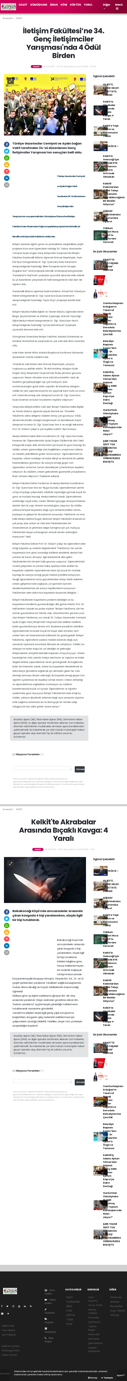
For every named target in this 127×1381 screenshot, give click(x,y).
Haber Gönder (9, 1355)
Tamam (108, 1377)
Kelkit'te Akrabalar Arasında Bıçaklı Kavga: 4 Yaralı (109, 110)
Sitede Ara (116, 1297)
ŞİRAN (54, 5)
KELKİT (23, 5)
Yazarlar (50, 1312)
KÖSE (64, 5)
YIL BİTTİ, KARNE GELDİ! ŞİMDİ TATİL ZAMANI (111, 90)
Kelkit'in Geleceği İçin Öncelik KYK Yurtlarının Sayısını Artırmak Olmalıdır (111, 166)
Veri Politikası (9, 1334)
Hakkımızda (8, 1325)
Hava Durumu (93, 1299)
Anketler (114, 1301)
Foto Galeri (50, 1292)
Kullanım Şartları (11, 1346)
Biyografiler (116, 1306)
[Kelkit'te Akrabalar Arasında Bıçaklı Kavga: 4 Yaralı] (45, 879)
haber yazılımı (7, 1377)
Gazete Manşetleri (94, 1349)
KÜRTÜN (75, 5)
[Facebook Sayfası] (3, 1306)
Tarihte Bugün (92, 1328)
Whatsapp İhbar (11, 1350)
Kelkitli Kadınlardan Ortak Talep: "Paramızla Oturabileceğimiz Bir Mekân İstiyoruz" (114, 194)
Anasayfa (8, 18)
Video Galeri (50, 1301)
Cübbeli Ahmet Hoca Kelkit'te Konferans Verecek (110, 235)
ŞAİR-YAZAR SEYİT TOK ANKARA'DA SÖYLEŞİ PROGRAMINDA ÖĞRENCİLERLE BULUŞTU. (112, 451)
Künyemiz (50, 1332)
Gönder (80, 769)
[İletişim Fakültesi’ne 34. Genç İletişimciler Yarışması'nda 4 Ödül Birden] (45, 104)
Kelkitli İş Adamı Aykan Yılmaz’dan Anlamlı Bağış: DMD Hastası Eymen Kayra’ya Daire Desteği (111, 387)
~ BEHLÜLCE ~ (110, 146)
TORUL (88, 5)
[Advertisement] (49, 164)
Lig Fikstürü (94, 1322)
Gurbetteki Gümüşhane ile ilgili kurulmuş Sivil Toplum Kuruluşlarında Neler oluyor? (112, 422)
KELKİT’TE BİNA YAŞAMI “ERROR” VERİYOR (110, 265)
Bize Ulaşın (49, 1339)
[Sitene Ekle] (9, 1313)
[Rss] (32, 1306)
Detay (93, 1377)
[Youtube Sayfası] (20, 1306)
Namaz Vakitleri (92, 1311)
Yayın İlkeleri (8, 1330)
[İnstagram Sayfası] (14, 1306)
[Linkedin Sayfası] (26, 1306)
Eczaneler (93, 1317)
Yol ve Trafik (95, 1305)
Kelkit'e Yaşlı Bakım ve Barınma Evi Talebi (111, 131)
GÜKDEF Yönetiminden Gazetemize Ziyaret (112, 216)
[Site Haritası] (3, 1313)
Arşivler (49, 1322)
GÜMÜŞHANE (38, 5)
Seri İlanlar (94, 1338)
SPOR (69, 1324)
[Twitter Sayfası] (8, 1306)
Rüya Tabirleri (117, 1310)
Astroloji (114, 1315)
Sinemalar (94, 1334)
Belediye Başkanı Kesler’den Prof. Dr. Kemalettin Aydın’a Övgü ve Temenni (110, 353)
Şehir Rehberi (95, 1343)
